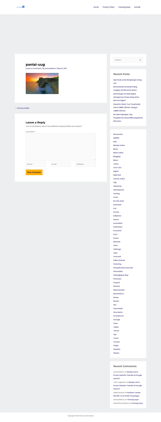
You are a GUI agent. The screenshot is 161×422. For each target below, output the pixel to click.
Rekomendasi (118, 290)
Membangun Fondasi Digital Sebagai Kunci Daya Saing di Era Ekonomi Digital (126, 97)
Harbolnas (117, 186)
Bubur (115, 160)
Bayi (115, 141)
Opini (115, 253)
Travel (115, 338)
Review (116, 301)
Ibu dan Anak (118, 201)
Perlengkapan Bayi (120, 275)
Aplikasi (116, 138)
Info (114, 208)
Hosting (116, 193)
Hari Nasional (118, 190)
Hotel (115, 197)
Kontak (137, 7)
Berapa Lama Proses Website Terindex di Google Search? (127, 375)
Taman (116, 330)
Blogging (116, 156)
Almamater (118, 134)
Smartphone (118, 316)
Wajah (116, 345)
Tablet (116, 327)
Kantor (116, 219)
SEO (114, 305)
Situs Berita (118, 312)
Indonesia (117, 204)
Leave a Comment (33, 68)
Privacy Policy (108, 7)
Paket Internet (119, 260)
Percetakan (118, 271)
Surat (115, 323)
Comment (30, 132)
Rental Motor (118, 293)
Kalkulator (117, 216)
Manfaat (116, 241)
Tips (115, 334)
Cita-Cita (117, 167)
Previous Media (22, 108)
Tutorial (116, 342)
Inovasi (116, 212)
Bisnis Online (118, 153)
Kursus (116, 238)
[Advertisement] (80, 30)
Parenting (117, 264)
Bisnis (115, 149)
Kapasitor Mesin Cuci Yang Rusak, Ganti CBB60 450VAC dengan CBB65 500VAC (126, 107)
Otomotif (117, 256)
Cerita (116, 164)
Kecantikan (117, 223)
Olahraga (117, 249)
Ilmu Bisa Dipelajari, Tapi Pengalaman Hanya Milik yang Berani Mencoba (128, 117)
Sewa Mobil (117, 308)
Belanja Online (119, 145)
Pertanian (117, 279)
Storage (116, 319)
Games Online (119, 179)
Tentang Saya (124, 7)
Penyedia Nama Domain (123, 268)
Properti (116, 282)
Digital (115, 171)
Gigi (114, 182)
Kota (115, 234)
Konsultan (117, 230)
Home (96, 7)
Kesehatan (117, 227)
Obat (115, 245)
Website (116, 349)
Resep (116, 297)
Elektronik (117, 175)
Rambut (116, 286)
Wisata (116, 353)
